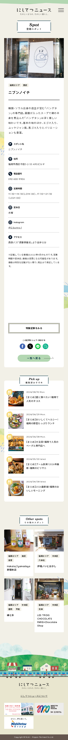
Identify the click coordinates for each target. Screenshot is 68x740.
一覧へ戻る (34, 358)
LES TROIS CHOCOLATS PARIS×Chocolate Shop (47, 620)
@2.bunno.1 (15, 227)
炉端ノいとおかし (46, 566)
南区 (24, 556)
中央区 (55, 556)
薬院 (10, 609)
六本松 (42, 560)
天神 (41, 609)
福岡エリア (15, 85)
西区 (25, 85)
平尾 (18, 609)
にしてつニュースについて (34, 696)
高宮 (10, 560)
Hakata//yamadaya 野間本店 (18, 568)
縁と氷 (10, 615)
